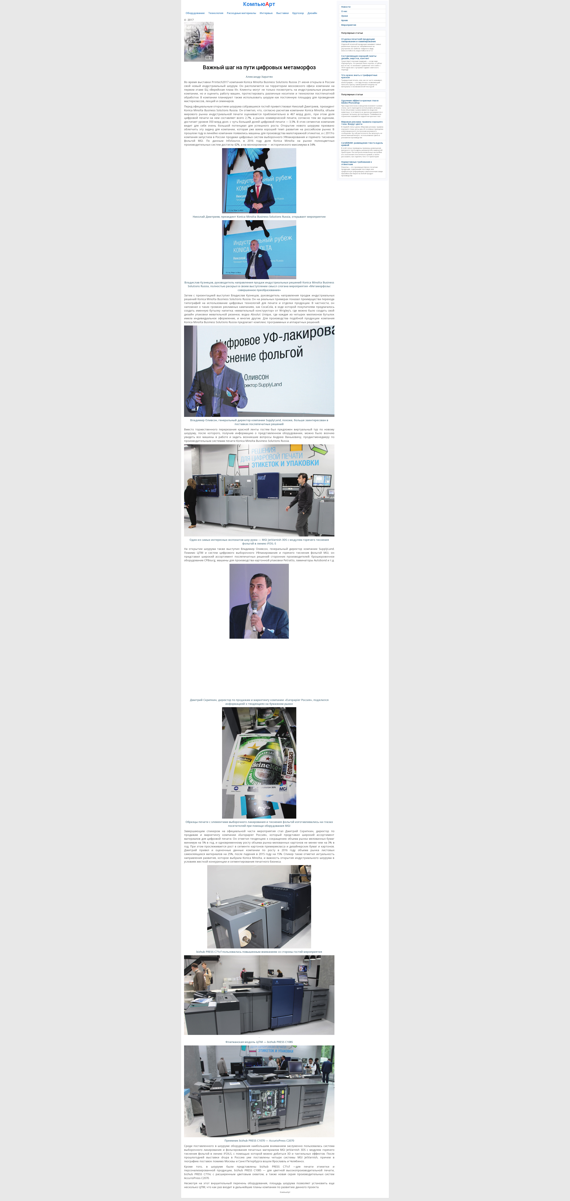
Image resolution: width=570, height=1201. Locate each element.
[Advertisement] (259, 668)
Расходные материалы (241, 13)
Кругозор (298, 13)
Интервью (266, 13)
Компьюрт (259, 4)
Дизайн (312, 13)
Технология (215, 13)
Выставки (282, 13)
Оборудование (195, 13)
